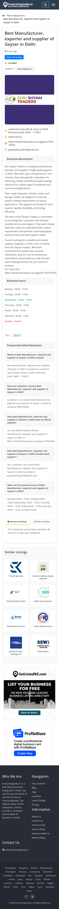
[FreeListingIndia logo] (18, 4)
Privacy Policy (38, 829)
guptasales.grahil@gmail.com (23, 149)
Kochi (38, 879)
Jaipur (20, 879)
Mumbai (40, 883)
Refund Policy (39, 837)
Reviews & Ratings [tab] (18, 521)
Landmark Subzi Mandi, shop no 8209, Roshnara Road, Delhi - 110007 (28, 131)
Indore (12, 879)
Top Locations (39, 783)
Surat (40, 887)
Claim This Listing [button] (14, 57)
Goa (30, 875)
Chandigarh (10, 871)
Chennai (22, 871)
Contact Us (37, 820)
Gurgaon (39, 875)
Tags (34, 792)
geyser (17, 335)
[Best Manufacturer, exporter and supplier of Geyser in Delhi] (29, 99)
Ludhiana (19, 883)
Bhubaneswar (46, 868)
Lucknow (7, 883)
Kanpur (29, 879)
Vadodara (49, 887)
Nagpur (50, 883)
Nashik (6, 887)
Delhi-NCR (47, 871)
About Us (36, 816)
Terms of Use (38, 825)
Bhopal (34, 868)
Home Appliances (16, 15)
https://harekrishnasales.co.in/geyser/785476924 (30, 143)
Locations (36, 796)
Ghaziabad (20, 875)
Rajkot (31, 887)
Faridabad (7, 875)
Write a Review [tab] (42, 521)
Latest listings (39, 800)
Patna (15, 887)
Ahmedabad (10, 868)
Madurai (30, 883)
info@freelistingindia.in (17, 849)
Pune (23, 887)
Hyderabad (51, 875)
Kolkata (47, 879)
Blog (34, 787)
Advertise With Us (41, 833)
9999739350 (15, 136)
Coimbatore (34, 871)
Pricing (35, 804)
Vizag (28, 890)
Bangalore (23, 868)
